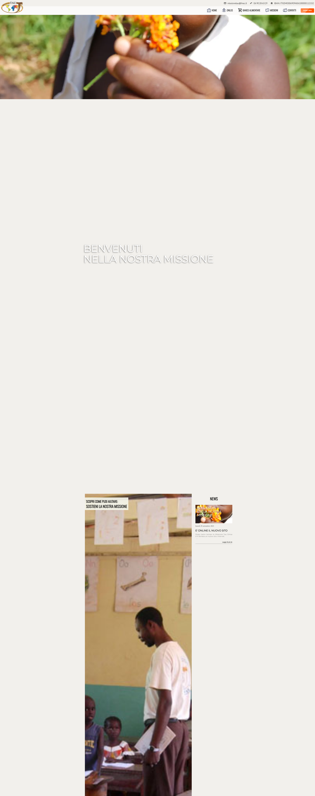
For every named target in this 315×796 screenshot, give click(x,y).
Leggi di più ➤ (227, 542)
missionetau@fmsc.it (237, 3)
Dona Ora (307, 10)
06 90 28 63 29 (260, 3)
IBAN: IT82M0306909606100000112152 (294, 3)
